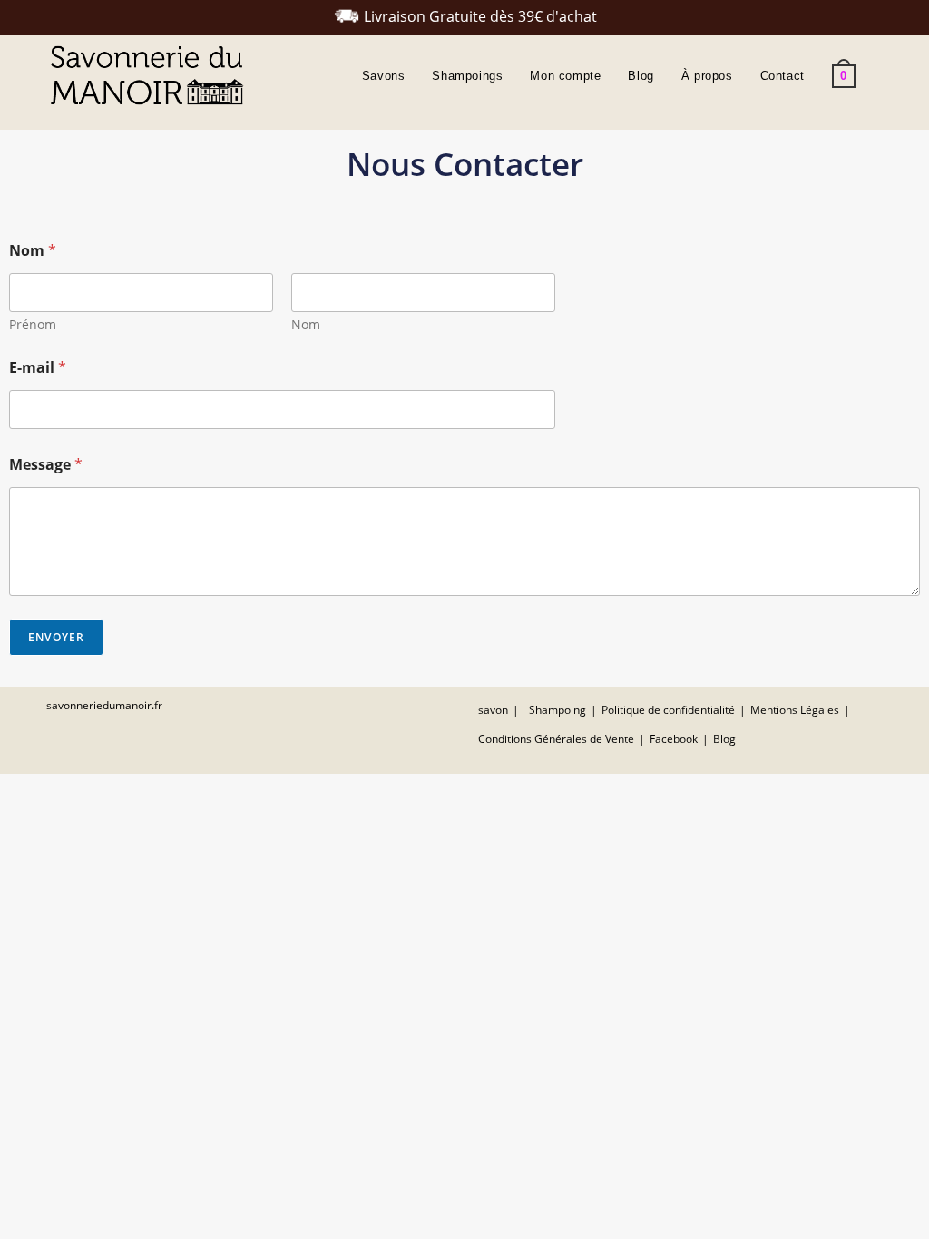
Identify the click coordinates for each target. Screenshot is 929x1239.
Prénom (32, 324)
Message (46, 464)
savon (493, 709)
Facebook (674, 738)
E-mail (37, 367)
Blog (724, 738)
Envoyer (56, 637)
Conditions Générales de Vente (556, 738)
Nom (305, 324)
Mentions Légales (794, 709)
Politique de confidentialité (668, 709)
